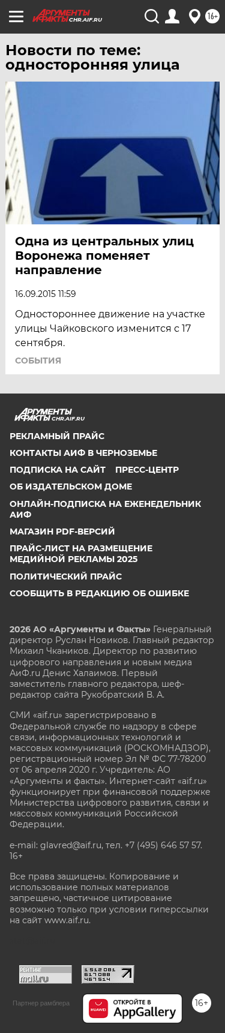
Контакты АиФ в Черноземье (83, 453)
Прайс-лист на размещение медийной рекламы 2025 (81, 553)
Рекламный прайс (57, 436)
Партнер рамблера (41, 1003)
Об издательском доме (71, 486)
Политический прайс (66, 576)
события (38, 360)
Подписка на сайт (58, 469)
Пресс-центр (147, 469)
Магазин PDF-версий (62, 531)
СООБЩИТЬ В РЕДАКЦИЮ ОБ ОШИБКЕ (99, 593)
